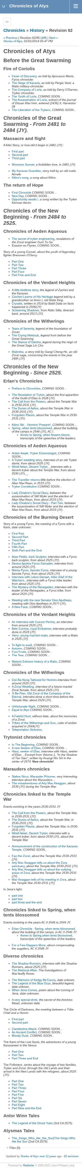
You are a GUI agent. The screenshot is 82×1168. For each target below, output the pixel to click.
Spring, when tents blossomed (32, 428)
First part (18, 151)
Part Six (17, 1098)
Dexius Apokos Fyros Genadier (32, 563)
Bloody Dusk (20, 1035)
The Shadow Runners (26, 963)
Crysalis (17, 303)
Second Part (20, 537)
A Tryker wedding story (27, 460)
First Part (18, 533)
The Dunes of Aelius (25, 408)
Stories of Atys (12, 41)
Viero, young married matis (30, 635)
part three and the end (27, 902)
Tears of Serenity (23, 328)
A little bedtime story (25, 290)
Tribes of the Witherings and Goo (34, 723)
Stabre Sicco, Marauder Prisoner (33, 776)
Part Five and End (24, 275)
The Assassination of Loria (29, 99)
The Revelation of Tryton (28, 394)
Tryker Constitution (24, 486)
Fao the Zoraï (21, 856)
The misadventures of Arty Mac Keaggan (39, 783)
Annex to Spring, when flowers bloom (45, 434)
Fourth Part (19, 543)
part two (17, 899)
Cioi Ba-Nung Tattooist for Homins (34, 680)
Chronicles (14, 30)
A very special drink (24, 999)
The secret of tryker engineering (33, 238)
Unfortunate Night (23, 706)
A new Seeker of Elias (26, 748)
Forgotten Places (23, 415)
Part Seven (19, 1101)
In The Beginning (23, 744)
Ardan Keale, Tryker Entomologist (34, 453)
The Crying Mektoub (25, 335)
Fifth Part (18, 547)
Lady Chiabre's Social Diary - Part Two (37, 503)
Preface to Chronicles (26, 388)
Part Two (18, 265)
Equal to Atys (20, 709)
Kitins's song (20, 177)
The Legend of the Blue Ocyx (31, 983)
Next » (53, 37)
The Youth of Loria (24, 96)
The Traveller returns (26, 479)
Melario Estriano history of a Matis (34, 661)
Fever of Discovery (24, 76)
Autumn (17, 648)
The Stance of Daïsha (26, 342)
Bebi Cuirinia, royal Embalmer (31, 628)
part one (17, 895)
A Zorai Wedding (23, 686)
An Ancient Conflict (24, 1032)
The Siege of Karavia (26, 83)
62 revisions (71, 1156)
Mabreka (18, 351)
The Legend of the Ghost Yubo (32, 1123)
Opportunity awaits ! (25, 199)
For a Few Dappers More (28, 945)
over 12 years (48, 1156)
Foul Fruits (19, 651)
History (37, 30)
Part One (18, 261)
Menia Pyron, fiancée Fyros (30, 570)
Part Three (19, 268)
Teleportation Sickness (27, 729)
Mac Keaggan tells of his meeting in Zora (39, 879)
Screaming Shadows (25, 310)
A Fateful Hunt (21, 716)
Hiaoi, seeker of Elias (26, 751)
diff (44, 37)
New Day (18, 196)
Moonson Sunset (23, 164)
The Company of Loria (27, 89)
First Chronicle (21, 192)
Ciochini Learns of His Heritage (32, 296)
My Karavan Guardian (26, 170)
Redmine (28, 1165)
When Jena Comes (24, 990)
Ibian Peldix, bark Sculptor (29, 556)
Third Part (18, 540)
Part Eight (18, 1104)
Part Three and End (25, 1058)
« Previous (10, 37)
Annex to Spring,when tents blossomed (46, 935)
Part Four (18, 271)
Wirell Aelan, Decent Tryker (30, 466)
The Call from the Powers (29, 401)
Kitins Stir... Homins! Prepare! (31, 424)
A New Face (20, 607)
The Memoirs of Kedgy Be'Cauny (34, 980)
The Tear (18, 655)
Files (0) (14, 1147)
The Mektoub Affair (24, 970)
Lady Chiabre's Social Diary (30, 492)
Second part (20, 154)
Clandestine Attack (24, 1029)
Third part (18, 158)
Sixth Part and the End (27, 550)
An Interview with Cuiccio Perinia (33, 622)
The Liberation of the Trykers (31, 110)
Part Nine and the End (26, 1108)
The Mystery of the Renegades (32, 587)
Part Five (18, 1094)
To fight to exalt (22, 645)
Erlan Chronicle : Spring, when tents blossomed (43, 928)
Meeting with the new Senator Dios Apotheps (41, 600)
